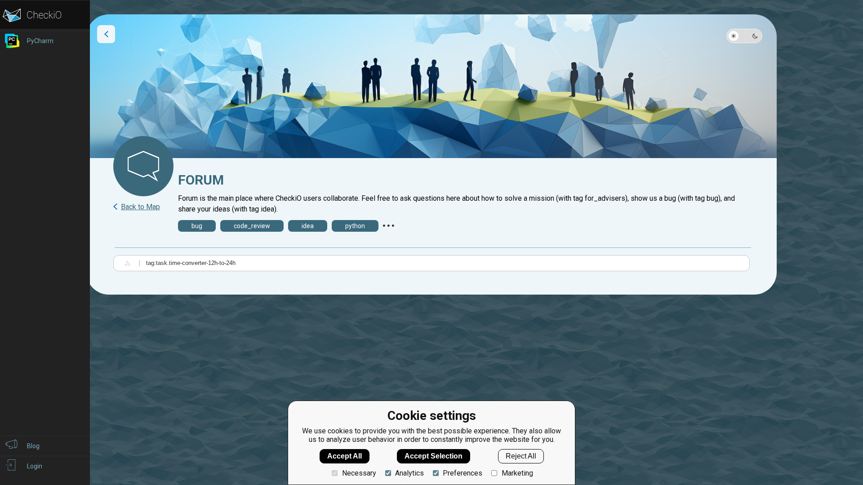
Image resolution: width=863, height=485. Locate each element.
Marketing (517, 473)
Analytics (409, 473)
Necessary (359, 473)
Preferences (462, 473)
